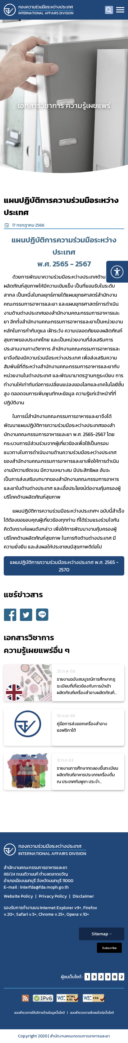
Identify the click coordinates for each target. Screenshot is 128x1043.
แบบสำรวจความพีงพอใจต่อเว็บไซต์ (92, 1012)
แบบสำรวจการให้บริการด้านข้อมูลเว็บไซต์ (39, 1012)
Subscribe (109, 948)
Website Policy (18, 896)
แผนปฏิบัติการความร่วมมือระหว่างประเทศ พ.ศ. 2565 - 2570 (64, 565)
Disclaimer (83, 896)
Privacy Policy (53, 896)
